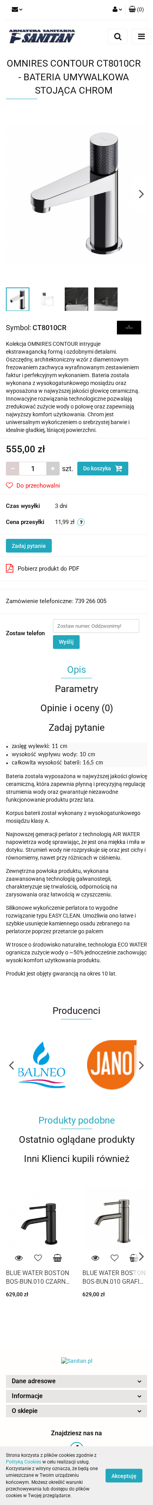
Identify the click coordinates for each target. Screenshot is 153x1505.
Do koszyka (97, 468)
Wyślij (66, 642)
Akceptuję (124, 1476)
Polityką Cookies (23, 1462)
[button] (76, 1381)
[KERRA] (111, 1064)
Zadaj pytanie (29, 546)
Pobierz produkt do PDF (48, 568)
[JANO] (41, 1064)
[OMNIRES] (129, 327)
